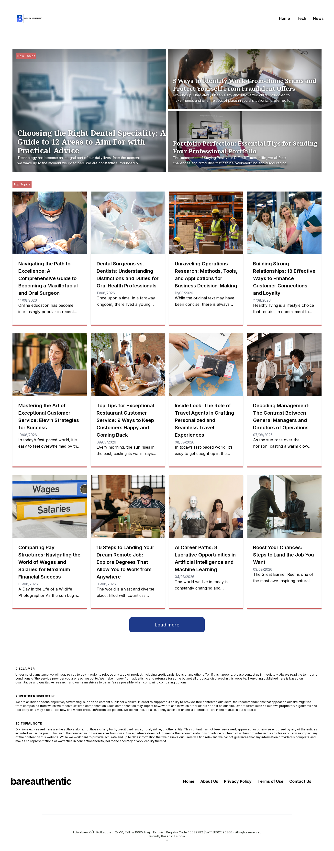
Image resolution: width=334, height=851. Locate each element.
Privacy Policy (238, 781)
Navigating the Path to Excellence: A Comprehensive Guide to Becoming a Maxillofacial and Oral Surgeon (48, 278)
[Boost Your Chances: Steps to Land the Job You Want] (284, 506)
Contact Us (300, 781)
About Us (209, 781)
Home (284, 18)
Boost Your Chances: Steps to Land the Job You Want (283, 555)
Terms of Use (270, 781)
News (318, 18)
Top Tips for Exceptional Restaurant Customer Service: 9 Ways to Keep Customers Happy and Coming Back (125, 420)
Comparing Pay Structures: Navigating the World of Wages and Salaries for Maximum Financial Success (49, 562)
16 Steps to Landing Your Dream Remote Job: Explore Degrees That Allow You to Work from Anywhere (125, 562)
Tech (301, 18)
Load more (167, 625)
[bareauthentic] (29, 18)
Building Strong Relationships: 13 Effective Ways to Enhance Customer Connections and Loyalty (284, 278)
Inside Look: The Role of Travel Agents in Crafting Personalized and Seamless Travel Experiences (204, 420)
